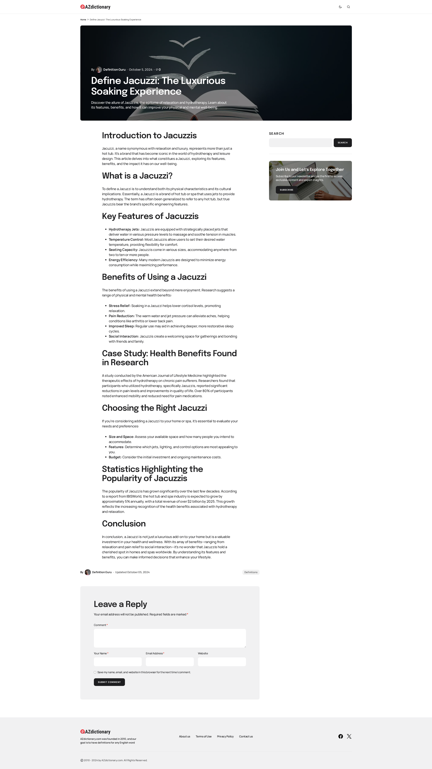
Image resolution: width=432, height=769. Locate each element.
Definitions (250, 572)
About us (184, 736)
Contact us (246, 736)
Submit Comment (109, 682)
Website (203, 653)
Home (83, 19)
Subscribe (286, 189)
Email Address (155, 653)
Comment (101, 625)
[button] (340, 6)
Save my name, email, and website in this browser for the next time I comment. (144, 672)
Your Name (101, 653)
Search (276, 133)
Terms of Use (204, 736)
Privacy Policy (225, 736)
